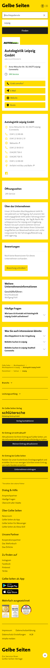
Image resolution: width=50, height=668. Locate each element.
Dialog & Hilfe (10, 490)
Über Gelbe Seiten (12, 510)
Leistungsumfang (10, 393)
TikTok (5, 571)
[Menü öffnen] (46, 6)
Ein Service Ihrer (12, 657)
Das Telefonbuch (9, 543)
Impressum (7, 630)
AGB (31, 634)
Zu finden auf (9, 554)
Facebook (6, 564)
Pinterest (6, 567)
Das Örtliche (7, 547)
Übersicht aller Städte (11, 503)
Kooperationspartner (11, 540)
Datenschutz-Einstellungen (14, 634)
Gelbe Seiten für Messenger (14, 523)
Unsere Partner (10, 534)
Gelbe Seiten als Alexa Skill (13, 527)
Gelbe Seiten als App (11, 519)
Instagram (6, 560)
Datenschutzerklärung (25, 630)
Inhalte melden (8, 638)
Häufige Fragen (8, 499)
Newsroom (7, 516)
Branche (5, 382)
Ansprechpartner (9, 495)
